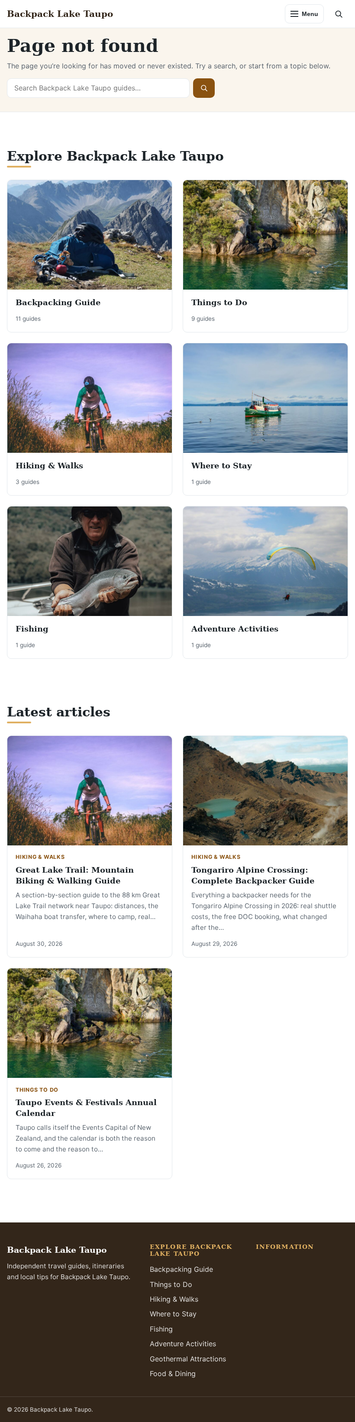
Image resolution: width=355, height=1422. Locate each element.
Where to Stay (221, 465)
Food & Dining (173, 1373)
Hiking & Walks (49, 465)
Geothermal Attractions (188, 1358)
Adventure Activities (234, 628)
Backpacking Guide (58, 302)
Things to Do (219, 302)
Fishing (32, 628)
